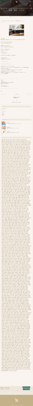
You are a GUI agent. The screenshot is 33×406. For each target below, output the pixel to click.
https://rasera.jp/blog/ (4, 61)
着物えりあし (3, 320)
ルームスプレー (24, 270)
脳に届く (27, 298)
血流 (21, 152)
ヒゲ (21, 236)
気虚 (19, 267)
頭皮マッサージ (8, 348)
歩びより (13, 336)
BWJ (5, 348)
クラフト (13, 208)
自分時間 (3, 283)
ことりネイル (11, 353)
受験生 (16, 144)
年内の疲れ (18, 317)
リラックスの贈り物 (27, 328)
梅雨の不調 (3, 353)
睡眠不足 (29, 203)
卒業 (29, 147)
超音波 (21, 191)
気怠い (29, 247)
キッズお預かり (24, 256)
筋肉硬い (5, 194)
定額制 (18, 147)
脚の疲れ (18, 298)
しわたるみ (3, 222)
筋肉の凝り (13, 342)
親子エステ (28, 361)
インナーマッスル (24, 167)
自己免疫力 (9, 217)
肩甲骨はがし (13, 345)
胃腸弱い (21, 300)
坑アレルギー (18, 152)
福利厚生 (10, 200)
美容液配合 (19, 284)
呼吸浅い (28, 336)
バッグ (29, 167)
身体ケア (13, 317)
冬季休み (26, 247)
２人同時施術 (16, 261)
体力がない (17, 300)
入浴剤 (6, 230)
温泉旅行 (3, 297)
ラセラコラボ (16, 356)
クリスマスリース (4, 314)
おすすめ (29, 141)
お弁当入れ (12, 203)
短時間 (10, 345)
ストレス (12, 153)
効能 (9, 233)
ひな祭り (11, 331)
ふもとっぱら (15, 183)
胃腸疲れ (8, 345)
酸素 (25, 323)
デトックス (24, 152)
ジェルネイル (26, 342)
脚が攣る (8, 228)
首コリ (23, 166)
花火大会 (13, 222)
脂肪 (22, 206)
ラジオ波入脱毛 (18, 233)
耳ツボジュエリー (25, 339)
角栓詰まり (24, 350)
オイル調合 (3, 214)
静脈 (18, 314)
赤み (2, 191)
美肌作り (5, 309)
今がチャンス (15, 364)
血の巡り (26, 267)
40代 (24, 261)
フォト (24, 298)
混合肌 (2, 309)
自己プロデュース (4, 169)
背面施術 (26, 353)
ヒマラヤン (3, 253)
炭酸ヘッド (16, 219)
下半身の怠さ (21, 298)
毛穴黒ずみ (20, 350)
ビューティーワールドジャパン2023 (15, 348)
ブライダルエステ (8, 158)
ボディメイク (12, 158)
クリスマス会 (24, 245)
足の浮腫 (29, 342)
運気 (22, 189)
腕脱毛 (10, 283)
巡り (13, 292)
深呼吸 (11, 208)
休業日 (24, 286)
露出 (8, 283)
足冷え (12, 311)
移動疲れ (3, 367)
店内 (21, 258)
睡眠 (24, 180)
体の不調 (8, 194)
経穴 (16, 180)
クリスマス (14, 139)
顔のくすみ (20, 261)
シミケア (20, 169)
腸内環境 (18, 158)
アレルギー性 (25, 197)
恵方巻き (11, 194)
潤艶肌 (16, 222)
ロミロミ (3, 348)
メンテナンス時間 (5, 361)
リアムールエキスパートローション (25, 214)
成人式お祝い (10, 141)
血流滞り (20, 272)
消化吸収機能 (22, 275)
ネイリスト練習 (3, 339)
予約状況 (15, 317)
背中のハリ (19, 183)
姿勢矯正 (3, 114)
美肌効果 (25, 158)
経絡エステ (3, 233)
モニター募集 (15, 350)
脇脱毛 (6, 150)
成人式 (7, 141)
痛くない (5, 292)
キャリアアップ (7, 350)
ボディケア (3, 178)
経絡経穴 (28, 219)
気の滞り (21, 320)
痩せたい (17, 164)
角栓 (17, 350)
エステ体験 (29, 295)
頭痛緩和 (29, 306)
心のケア (19, 253)
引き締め (14, 197)
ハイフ (9, 370)
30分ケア (23, 345)
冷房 (25, 278)
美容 (2, 112)
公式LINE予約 (12, 337)
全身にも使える (25, 325)
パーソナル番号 (3, 317)
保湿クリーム (29, 297)
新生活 (28, 261)
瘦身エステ (10, 222)
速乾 (19, 219)
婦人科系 (16, 292)
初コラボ (25, 367)
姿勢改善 (27, 258)
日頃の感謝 (3, 298)
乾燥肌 (25, 169)
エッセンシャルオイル (26, 322)
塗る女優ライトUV (4, 328)
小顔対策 (8, 292)
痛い (2, 183)
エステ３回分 (6, 222)
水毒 (5, 214)
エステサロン (3, 144)
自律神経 (14, 153)
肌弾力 (2, 342)
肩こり (4, 139)
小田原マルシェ (16, 242)
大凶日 (28, 320)
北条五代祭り (22, 267)
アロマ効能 (3, 211)
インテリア (24, 258)
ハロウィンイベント (26, 231)
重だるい (5, 197)
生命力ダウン (7, 306)
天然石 (11, 231)
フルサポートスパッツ (26, 183)
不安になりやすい (13, 300)
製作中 (19, 258)
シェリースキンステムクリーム (23, 297)
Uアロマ (16, 231)
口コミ (9, 147)
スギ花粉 (18, 244)
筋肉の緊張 (16, 342)
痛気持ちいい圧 (6, 261)
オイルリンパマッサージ (23, 219)
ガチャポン (15, 194)
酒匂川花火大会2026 (18, 362)
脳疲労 (24, 203)
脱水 (5, 228)
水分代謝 (3, 278)
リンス (8, 325)
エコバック (8, 203)
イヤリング (16, 175)
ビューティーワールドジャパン (15, 267)
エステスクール (27, 350)
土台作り (30, 253)
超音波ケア (9, 253)
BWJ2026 (21, 348)
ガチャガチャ (3, 192)
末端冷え (14, 311)
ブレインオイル (18, 236)
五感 (22, 211)
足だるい (17, 311)
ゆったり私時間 (27, 281)
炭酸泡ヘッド (15, 214)
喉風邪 (28, 353)
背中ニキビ (9, 167)
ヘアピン (3, 219)
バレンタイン (25, 250)
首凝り (7, 183)
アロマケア (27, 244)
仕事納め (8, 191)
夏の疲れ (5, 295)
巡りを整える (22, 336)
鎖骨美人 (10, 256)
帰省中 (23, 364)
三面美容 (3, 270)
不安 (26, 320)
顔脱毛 (29, 172)
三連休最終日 (9, 361)
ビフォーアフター (12, 150)
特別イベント (9, 298)
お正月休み (23, 247)
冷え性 (2, 175)
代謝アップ (29, 180)
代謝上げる (20, 250)
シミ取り (19, 144)
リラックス (16, 172)
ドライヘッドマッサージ (24, 225)
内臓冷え (6, 300)
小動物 (29, 339)
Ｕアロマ (21, 244)
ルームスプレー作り (14, 283)
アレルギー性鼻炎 (4, 245)
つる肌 (22, 164)
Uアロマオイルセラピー (8, 286)
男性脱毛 (27, 161)
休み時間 (6, 356)
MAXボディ (28, 334)
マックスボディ (26, 205)
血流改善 (29, 192)
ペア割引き (7, 144)
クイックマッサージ (23, 317)
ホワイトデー (3, 200)
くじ (13, 191)
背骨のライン (22, 353)
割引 (25, 334)
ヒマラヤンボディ (29, 309)
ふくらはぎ (11, 172)
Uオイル (11, 211)
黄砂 (22, 155)
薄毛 (21, 139)
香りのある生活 (17, 323)
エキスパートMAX (9, 245)
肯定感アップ (11, 350)
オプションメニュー (14, 256)
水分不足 (3, 228)
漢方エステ (6, 233)
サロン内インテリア (4, 325)
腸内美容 (27, 169)
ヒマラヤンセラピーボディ (19, 228)
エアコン (23, 278)
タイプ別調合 (19, 309)
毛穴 (14, 144)
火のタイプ (11, 359)
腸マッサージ (3, 306)
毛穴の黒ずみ (9, 272)
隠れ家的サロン (3, 331)
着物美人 (15, 297)
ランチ (11, 328)
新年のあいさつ (3, 141)
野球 (2, 150)
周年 (23, 300)
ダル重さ (21, 361)
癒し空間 (6, 283)
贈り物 (17, 155)
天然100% (3, 323)
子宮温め (19, 292)
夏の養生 (8, 359)
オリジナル (3, 244)
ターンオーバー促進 (4, 186)
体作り (2, 217)
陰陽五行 (9, 211)
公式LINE (23, 334)
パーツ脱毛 (12, 233)
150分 (5, 250)
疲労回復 (5, 370)
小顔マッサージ (21, 242)
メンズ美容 (18, 191)
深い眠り (13, 261)
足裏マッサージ (16, 225)
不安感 (16, 367)
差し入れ (18, 178)
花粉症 (22, 197)
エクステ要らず (23, 281)
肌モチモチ (19, 222)
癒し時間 (29, 364)
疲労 (7, 250)
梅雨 (27, 208)
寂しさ (13, 306)
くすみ (11, 180)
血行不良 (9, 281)
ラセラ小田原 (25, 359)
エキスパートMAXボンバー (5, 247)
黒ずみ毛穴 (21, 289)
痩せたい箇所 (13, 253)
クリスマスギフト (19, 247)
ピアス (19, 175)
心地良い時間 (23, 311)
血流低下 (26, 239)
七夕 (15, 167)
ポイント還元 (19, 364)
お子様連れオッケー (19, 256)
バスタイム (11, 230)
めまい (6, 281)
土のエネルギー (26, 356)
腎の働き (3, 242)
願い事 (17, 359)
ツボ (4, 153)
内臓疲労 (12, 205)
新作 (22, 359)
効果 (7, 370)
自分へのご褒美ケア (8, 317)
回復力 (13, 219)
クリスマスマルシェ (7, 242)
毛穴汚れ (5, 311)
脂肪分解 (19, 197)
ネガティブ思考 (15, 281)
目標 (9, 320)
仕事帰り (20, 345)
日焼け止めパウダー (26, 150)
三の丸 (2, 205)
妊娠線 (16, 197)
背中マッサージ (24, 172)
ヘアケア (12, 264)
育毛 (5, 203)
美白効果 (14, 180)
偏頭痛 (8, 219)
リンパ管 (3, 231)
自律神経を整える (23, 303)
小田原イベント (23, 233)
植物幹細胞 (21, 325)
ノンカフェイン (3, 208)
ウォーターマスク (27, 155)
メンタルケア (24, 228)
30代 (22, 261)
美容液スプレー (15, 275)
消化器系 (20, 278)
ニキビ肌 (13, 309)
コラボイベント (7, 353)
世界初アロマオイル (12, 236)
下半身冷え (21, 314)
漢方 (2, 153)
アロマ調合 (14, 211)
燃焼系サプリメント (29, 245)
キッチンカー (8, 205)
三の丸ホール (16, 217)
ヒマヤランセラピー (4, 172)
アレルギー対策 (3, 258)
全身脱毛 (29, 191)
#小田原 (13, 102)
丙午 (11, 320)
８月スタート (23, 362)
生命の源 (11, 306)
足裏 (18, 172)
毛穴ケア (3, 272)
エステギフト (24, 153)
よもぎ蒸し (22, 144)
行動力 (13, 320)
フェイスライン (6, 175)
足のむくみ (12, 214)
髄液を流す (26, 292)
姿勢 (13, 183)
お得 (13, 295)
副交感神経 (6, 367)
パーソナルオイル (13, 303)
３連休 (23, 295)
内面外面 (15, 200)
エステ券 (14, 239)
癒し (6, 153)
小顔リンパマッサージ (7, 231)
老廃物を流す (3, 289)
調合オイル (28, 270)
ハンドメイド (28, 164)
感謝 (13, 231)
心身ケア (20, 270)
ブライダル (8, 155)
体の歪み (26, 200)
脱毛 (8, 139)
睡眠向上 (6, 219)
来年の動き (25, 189)
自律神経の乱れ (6, 278)
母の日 (21, 153)
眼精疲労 (15, 152)
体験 (22, 231)
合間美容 (27, 147)
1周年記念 (13, 178)
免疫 (17, 208)
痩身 (2, 115)
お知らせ (26, 286)
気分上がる (3, 362)
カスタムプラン (14, 298)
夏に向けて (7, 339)
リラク (9, 180)
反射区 (26, 175)
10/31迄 (21, 306)
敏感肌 (12, 247)
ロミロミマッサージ (20, 367)
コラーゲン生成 (12, 250)
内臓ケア (20, 323)
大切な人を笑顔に (4, 359)
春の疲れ (3, 345)
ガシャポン (19, 194)
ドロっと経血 (23, 272)
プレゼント (28, 153)
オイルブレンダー (22, 205)
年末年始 (29, 186)
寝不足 (27, 289)
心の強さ (7, 200)
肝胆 (19, 331)
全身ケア (3, 250)
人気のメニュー (16, 295)
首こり (22, 183)
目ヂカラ (18, 286)
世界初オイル (19, 231)
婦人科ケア (3, 300)
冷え (27, 278)
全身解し (10, 261)
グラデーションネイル (15, 334)
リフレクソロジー (24, 161)
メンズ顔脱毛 (17, 289)
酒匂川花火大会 (25, 222)
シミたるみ (3, 203)
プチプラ (24, 192)
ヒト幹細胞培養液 (9, 309)
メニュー (11, 295)
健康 (2, 189)
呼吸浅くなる (10, 183)
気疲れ (21, 292)
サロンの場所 (7, 331)
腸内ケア (27, 256)
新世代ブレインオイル (10, 270)
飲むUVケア (3, 286)
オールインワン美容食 (17, 306)
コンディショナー (19, 264)
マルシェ (5, 205)
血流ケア (29, 284)
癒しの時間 (14, 286)
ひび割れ (26, 186)
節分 (13, 194)
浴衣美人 (26, 362)
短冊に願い (18, 283)
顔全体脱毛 (11, 228)
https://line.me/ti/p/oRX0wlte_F (6, 63)
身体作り (6, 336)
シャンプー (15, 264)
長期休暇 (10, 267)
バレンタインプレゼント (11, 323)
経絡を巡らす (22, 342)
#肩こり (20, 102)
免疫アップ (16, 309)
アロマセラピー (18, 303)
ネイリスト (13, 356)
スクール (28, 348)
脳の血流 (11, 219)
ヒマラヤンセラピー (4, 166)
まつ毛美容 (21, 286)
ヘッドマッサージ (18, 139)
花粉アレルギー (27, 331)
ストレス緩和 (27, 303)
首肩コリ (6, 364)
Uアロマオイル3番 (21, 356)
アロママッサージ (25, 139)
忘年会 (21, 245)
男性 (10, 258)
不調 (15, 186)
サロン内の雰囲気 (4, 303)
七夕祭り (22, 283)
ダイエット (26, 141)
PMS (21, 331)
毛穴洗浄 (18, 141)
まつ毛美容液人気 (4, 152)
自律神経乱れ (22, 328)
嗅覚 (10, 303)
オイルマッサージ (7, 161)
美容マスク (29, 189)
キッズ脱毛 (21, 147)
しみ (11, 370)
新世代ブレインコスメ (16, 270)
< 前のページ (3, 94)
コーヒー (15, 339)
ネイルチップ (9, 356)
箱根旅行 (6, 297)
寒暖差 (2, 197)
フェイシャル (4, 111)
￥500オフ (3, 336)
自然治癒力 (11, 166)
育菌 (29, 169)
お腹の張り (9, 367)
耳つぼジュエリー (18, 353)
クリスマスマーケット (4, 236)
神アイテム (3, 161)
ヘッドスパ (6, 147)
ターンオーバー (13, 169)
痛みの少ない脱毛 (26, 300)
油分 (10, 186)
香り (17, 211)
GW (21, 203)
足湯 (23, 239)
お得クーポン (19, 334)
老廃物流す (13, 272)
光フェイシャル (13, 192)
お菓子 (20, 178)
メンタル (13, 200)
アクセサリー (22, 175)
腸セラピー (10, 175)
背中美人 (15, 158)
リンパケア (13, 175)
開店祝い (8, 303)
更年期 (19, 342)
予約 (28, 144)
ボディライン (29, 200)
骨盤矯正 (12, 239)
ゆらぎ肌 (10, 247)
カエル (17, 230)
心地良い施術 (28, 367)
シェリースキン (14, 155)
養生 (29, 356)
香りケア (6, 270)
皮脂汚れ (6, 272)
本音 (5, 345)
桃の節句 (14, 331)
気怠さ (25, 336)
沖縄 (13, 172)
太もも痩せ (5, 189)
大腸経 (2, 295)
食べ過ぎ (18, 245)
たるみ (15, 370)
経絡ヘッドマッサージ (20, 322)
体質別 (23, 309)
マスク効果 (7, 258)
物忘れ (22, 339)
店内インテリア (21, 230)
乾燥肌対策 (14, 244)
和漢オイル (9, 225)
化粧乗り (28, 222)
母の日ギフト (17, 153)
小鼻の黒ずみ (16, 272)
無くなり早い (19, 203)
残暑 (6, 225)
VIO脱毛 (10, 164)
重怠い (20, 208)
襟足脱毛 (15, 233)
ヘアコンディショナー (16, 325)
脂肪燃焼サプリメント (14, 245)
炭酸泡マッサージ (15, 284)
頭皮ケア (19, 214)
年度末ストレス (18, 336)
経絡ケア (13, 225)
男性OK (9, 206)
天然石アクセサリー (28, 242)
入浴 (8, 230)
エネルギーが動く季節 (4, 337)
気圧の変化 (3, 281)
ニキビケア (17, 169)
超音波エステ (16, 206)
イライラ (12, 281)
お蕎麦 (15, 147)
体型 (8, 164)
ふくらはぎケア (28, 314)
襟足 (8, 150)
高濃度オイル (21, 180)
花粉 (24, 155)
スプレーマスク (11, 275)
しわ (13, 370)
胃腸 (28, 250)
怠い (23, 217)
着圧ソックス (24, 361)
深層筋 (18, 167)
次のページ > (30, 94)
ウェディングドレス (28, 272)
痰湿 (7, 214)
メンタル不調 (5, 180)
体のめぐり (11, 292)
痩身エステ (17, 239)
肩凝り (4, 183)
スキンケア (16, 150)
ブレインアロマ (3, 264)
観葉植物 (23, 141)
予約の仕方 (3, 239)
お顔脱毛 (29, 278)
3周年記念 (6, 298)
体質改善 (25, 164)
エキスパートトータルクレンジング (25, 264)
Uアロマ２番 (14, 359)
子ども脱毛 (24, 236)
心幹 (15, 236)
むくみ (8, 172)
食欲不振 (26, 275)
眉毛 (23, 292)
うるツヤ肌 (17, 192)
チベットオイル (3, 225)
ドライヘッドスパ (26, 166)
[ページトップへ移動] (31, 388)
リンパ (11, 155)
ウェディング (3, 158)
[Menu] (32, 2)
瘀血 (8, 236)
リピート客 (12, 364)
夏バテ (29, 283)
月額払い (21, 239)
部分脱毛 (24, 147)
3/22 (15, 336)
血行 (2, 194)
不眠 (17, 186)
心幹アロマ (24, 244)
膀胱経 (22, 250)
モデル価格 (27, 337)
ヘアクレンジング (11, 325)
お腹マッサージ (13, 367)
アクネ (13, 217)
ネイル (6, 334)
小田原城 (15, 205)
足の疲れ (9, 153)
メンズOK (6, 253)
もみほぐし (6, 256)
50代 (26, 261)
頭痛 (2, 139)
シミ (22, 169)
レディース (20, 192)
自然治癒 (28, 323)
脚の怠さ (18, 320)
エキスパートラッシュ (4, 164)
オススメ (5, 155)
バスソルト (3, 230)
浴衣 (21, 222)
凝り (20, 167)
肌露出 (26, 211)
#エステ (16, 102)
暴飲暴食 (16, 189)
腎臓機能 (23, 178)
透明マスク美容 (13, 361)
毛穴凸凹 (20, 164)
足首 (11, 314)
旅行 (2, 267)
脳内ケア (25, 208)
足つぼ (2, 180)
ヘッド (27, 172)
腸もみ (29, 258)
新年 (15, 191)
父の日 (22, 208)
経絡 (18, 180)
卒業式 (22, 194)
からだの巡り (15, 278)
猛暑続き (8, 295)
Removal (7, 206)
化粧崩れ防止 (17, 361)
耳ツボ (13, 339)
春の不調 (24, 331)
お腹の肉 (20, 206)
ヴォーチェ (28, 158)
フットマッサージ (6, 267)
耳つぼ (14, 353)
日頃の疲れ (29, 345)
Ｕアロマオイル (25, 306)
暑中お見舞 (20, 217)
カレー (27, 167)
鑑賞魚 (20, 155)
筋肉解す (20, 225)
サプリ (26, 191)
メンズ (11, 139)
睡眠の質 (8, 166)
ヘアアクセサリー (29, 217)
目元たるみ (12, 152)
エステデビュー (14, 141)
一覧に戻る (16, 94)
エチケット (28, 236)
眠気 (7, 197)
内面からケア (9, 336)
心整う (15, 320)
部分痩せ (17, 253)
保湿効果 (26, 295)
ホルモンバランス (15, 166)
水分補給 (14, 161)
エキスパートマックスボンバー (10, 189)
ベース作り (15, 247)
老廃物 (26, 203)
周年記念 (6, 178)
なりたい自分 (29, 267)
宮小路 (14, 328)
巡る (17, 331)
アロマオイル (10, 197)
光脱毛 (10, 339)
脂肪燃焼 (24, 191)
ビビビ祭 (9, 364)
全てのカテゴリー (4, 108)
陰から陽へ (9, 337)
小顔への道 (11, 322)
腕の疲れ (30, 205)
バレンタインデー (11, 144)
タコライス (3, 356)
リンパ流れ (5, 217)
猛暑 (2, 292)
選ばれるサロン (24, 348)
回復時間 (27, 233)
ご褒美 (24, 242)
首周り (20, 311)
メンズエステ (19, 166)
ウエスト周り (25, 206)
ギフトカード (9, 178)
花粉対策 (29, 325)
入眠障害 (20, 295)
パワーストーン (7, 244)
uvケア (19, 150)
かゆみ (29, 292)
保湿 (9, 250)
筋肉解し (18, 297)
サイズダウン (13, 164)
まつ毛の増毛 (8, 152)
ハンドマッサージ (12, 242)
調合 (9, 214)
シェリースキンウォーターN (12, 362)
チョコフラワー (3, 322)
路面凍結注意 (18, 328)
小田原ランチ (26, 144)
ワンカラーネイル (10, 334)
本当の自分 (22, 253)
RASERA (29, 359)
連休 (12, 286)
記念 (15, 178)
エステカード (28, 194)
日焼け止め (22, 150)
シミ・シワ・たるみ (7, 239)
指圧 (16, 161)
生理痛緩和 (9, 300)
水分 (15, 208)
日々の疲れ (26, 364)
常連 (14, 289)
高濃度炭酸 (3, 167)
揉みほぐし (19, 161)
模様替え (8, 186)
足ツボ (22, 186)
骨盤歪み (10, 192)
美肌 (2, 370)
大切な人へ (3, 334)
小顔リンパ (7, 322)
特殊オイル (29, 239)
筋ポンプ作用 (9, 342)
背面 (20, 172)
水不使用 (27, 230)
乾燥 (12, 258)
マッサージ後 (7, 208)
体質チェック (18, 339)
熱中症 (25, 217)
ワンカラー (19, 337)
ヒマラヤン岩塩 (28, 228)
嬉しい (13, 289)
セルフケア (5, 342)
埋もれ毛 (14, 228)
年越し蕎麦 (11, 191)
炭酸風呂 (27, 311)
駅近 (2, 155)
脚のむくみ (29, 362)
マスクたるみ (14, 230)
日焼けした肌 (6, 362)
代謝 (12, 167)
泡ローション (8, 311)
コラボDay (3, 364)
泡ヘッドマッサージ (10, 284)
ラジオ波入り (12, 206)
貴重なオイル (6, 323)
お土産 (6, 211)
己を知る (7, 320)
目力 (20, 281)
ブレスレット (11, 244)
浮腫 (25, 178)
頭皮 (11, 217)
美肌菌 (2, 275)
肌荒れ (28, 197)
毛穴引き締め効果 (15, 322)
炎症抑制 (5, 191)
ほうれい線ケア (27, 152)
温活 (19, 186)
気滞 (18, 281)
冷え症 (28, 178)
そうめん (20, 359)
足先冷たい (24, 314)
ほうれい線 (11, 161)
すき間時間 (27, 317)
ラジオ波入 (16, 250)
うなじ (13, 297)
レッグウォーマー (15, 314)
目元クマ (18, 205)
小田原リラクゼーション (8, 289)
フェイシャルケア (9, 169)
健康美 (26, 192)
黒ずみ (2, 311)
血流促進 (18, 200)
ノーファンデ (8, 328)
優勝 (4, 150)
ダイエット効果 (19, 189)
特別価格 (16, 337)
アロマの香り (26, 253)
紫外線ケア (3, 256)
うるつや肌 (25, 194)
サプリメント (21, 158)
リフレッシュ (3, 206)
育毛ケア (16, 258)
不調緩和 (20, 211)
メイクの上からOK (6, 275)
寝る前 (26, 180)
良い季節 (9, 264)
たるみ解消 (3, 147)
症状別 (25, 309)
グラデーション (23, 337)
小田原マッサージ (26, 283)
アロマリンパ (12, 147)
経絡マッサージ (22, 200)
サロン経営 (3, 350)
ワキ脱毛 (6, 167)
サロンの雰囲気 (8, 314)
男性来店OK (15, 203)
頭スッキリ (26, 284)
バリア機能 (13, 186)
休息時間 (26, 345)
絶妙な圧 (3, 261)
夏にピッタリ (22, 284)
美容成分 (25, 230)
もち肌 (24, 320)
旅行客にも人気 (9, 297)
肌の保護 (19, 275)
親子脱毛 (23, 323)
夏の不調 (10, 278)
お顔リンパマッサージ (4, 284)
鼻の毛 (24, 289)
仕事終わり (17, 345)
